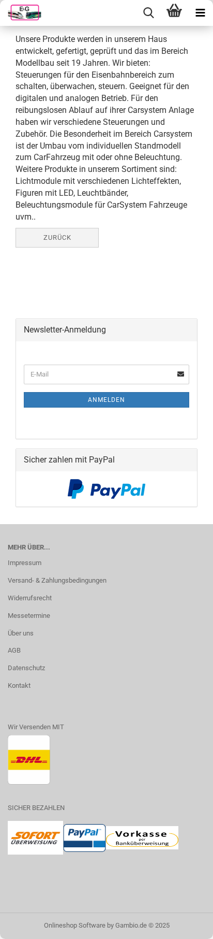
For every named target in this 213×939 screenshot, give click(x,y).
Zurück (57, 237)
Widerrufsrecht (30, 598)
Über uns (21, 633)
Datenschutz (26, 668)
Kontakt (19, 685)
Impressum (24, 563)
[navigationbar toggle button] (200, 13)
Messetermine (29, 615)
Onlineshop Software (74, 925)
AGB (14, 650)
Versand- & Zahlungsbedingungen (57, 580)
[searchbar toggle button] (148, 13)
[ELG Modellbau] (20, 13)
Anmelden (106, 399)
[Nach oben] (184, 923)
